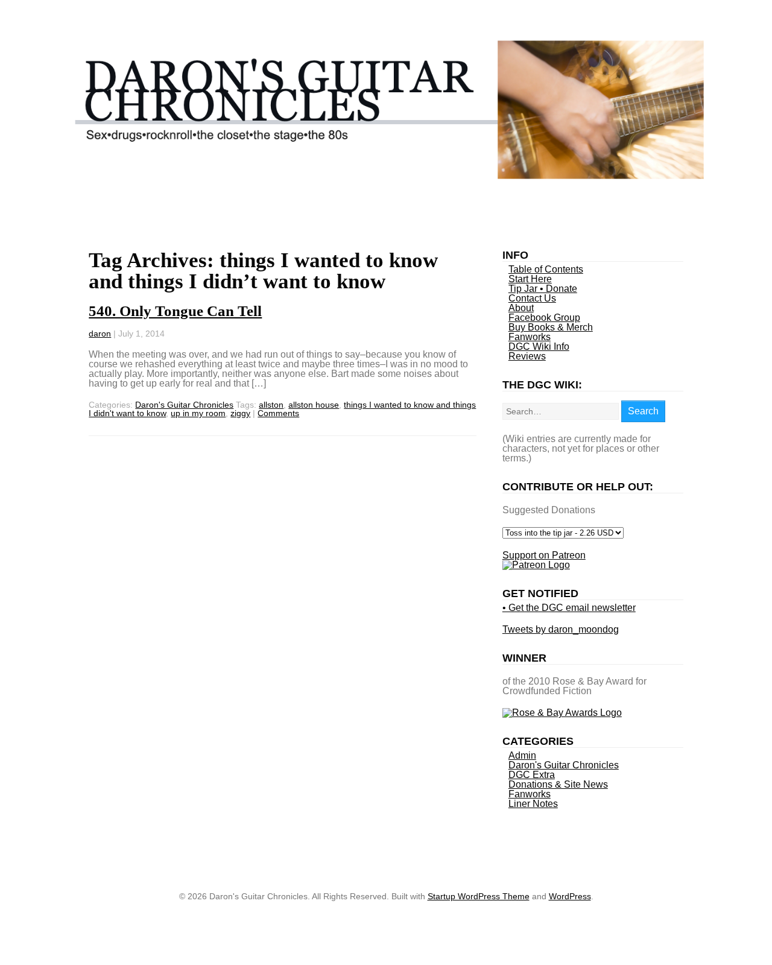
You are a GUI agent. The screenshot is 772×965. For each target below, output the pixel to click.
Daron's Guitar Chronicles (184, 405)
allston (271, 405)
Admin (522, 755)
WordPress (570, 896)
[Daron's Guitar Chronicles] (386, 175)
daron (100, 333)
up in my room (198, 413)
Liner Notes (533, 804)
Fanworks (529, 337)
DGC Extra (531, 775)
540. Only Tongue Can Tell (175, 311)
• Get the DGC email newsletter (569, 608)
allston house (313, 405)
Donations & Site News (558, 784)
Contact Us (532, 298)
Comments (278, 413)
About (521, 308)
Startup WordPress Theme (479, 896)
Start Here (530, 279)
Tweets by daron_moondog (560, 629)
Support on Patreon (544, 555)
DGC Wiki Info (538, 346)
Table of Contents (545, 269)
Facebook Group (544, 317)
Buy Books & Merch (550, 327)
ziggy (240, 413)
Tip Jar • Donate (542, 288)
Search (643, 411)
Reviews (527, 356)
